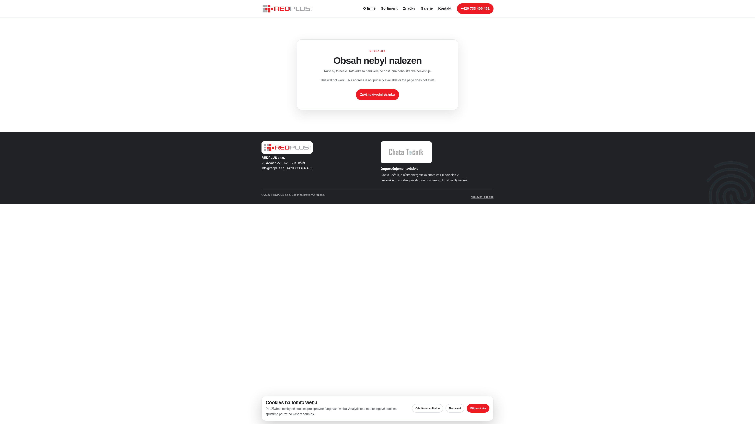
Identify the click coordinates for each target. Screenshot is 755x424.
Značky (409, 8)
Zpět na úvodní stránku (377, 94)
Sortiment (389, 8)
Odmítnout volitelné (427, 408)
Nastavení (455, 408)
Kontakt (444, 8)
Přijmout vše (478, 408)
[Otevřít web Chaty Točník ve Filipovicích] (406, 152)
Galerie (427, 8)
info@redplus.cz (272, 168)
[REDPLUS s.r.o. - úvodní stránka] (289, 9)
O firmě (369, 8)
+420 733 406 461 (475, 8)
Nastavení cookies (482, 196)
